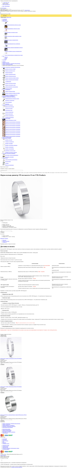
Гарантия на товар (6, 445)
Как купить (5, 439)
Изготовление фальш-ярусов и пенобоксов (12, 43)
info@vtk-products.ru (6, 4)
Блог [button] (3, 56)
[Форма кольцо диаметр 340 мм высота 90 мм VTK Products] (11, 385)
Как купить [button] (5, 20)
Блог (3, 441)
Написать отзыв (3, 335)
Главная (4, 61)
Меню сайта (9, 17)
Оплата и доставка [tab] (6, 241)
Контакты (4, 442)
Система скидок (5, 446)
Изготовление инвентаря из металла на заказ (13, 24)
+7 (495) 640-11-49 (6, 2)
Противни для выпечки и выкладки (9, 96)
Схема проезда (27, 10)
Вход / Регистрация (6, 6)
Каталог (5, 15)
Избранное (2, 238)
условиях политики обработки (16, 467)
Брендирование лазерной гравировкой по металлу (14, 47)
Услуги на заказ (5, 440)
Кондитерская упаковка (7, 138)
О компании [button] (5, 19)
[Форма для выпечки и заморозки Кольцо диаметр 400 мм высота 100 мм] (11, 413)
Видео (6, 58)
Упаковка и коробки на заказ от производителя (13, 51)
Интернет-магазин (6, 62)
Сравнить (6, 238)
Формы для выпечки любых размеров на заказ (13, 36)
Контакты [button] (4, 59)
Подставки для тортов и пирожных (9, 153)
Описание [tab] (4, 240)
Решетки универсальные (7, 137)
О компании (5, 438)
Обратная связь (5, 447)
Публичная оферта (6, 449)
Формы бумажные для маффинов (8, 95)
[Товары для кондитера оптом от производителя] (3, 8)
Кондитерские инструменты (8, 427)
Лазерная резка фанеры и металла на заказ (12, 28)
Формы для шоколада (6, 89)
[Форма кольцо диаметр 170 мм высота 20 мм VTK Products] (11, 357)
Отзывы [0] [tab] (5, 242)
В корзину (2, 232)
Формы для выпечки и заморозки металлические (11, 63)
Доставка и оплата (6, 443)
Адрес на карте (3, 455)
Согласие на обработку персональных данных (11, 448)
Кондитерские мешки (6, 118)
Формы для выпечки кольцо (8, 64)
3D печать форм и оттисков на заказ (11, 32)
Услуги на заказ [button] (5, 21)
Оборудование (5, 157)
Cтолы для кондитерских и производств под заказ (14, 55)
